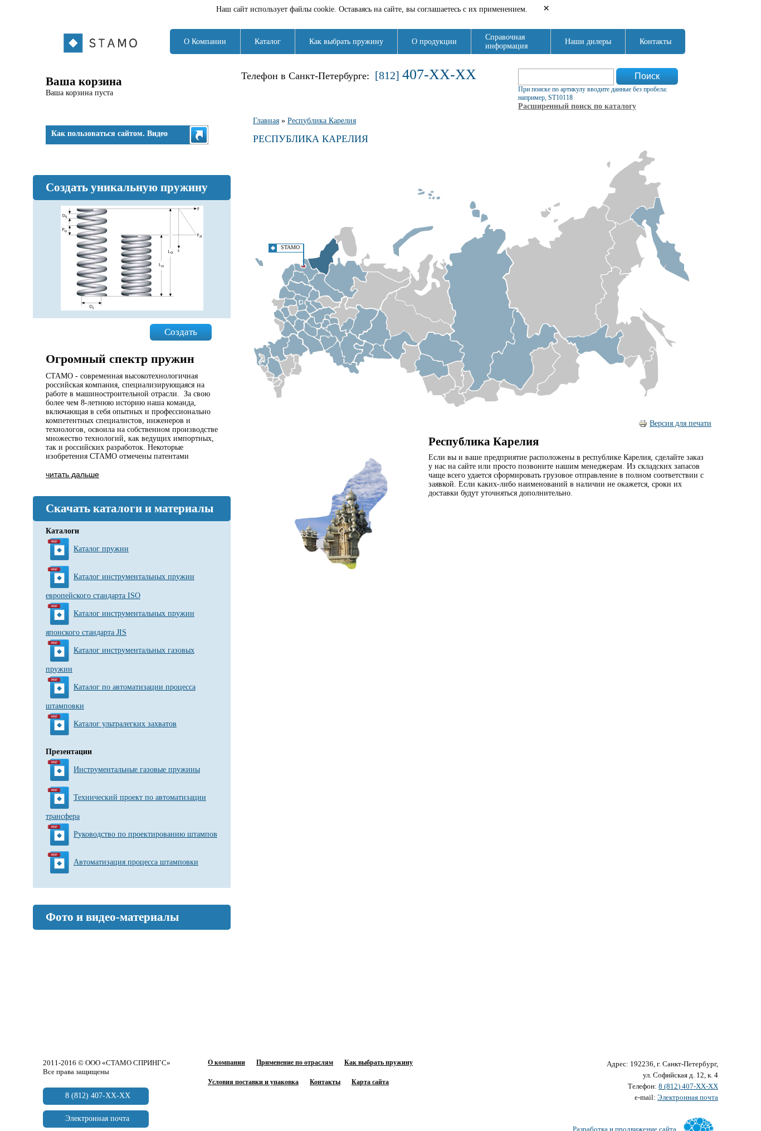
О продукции (434, 41)
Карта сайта (370, 1082)
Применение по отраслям (294, 1062)
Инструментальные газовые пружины (137, 769)
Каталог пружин (101, 549)
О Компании (205, 41)
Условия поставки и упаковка (253, 1082)
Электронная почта (687, 1097)
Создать (180, 332)
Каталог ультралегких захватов (125, 724)
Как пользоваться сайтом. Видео (109, 133)
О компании (226, 1062)
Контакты (655, 41)
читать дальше (72, 474)
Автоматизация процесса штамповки (136, 862)
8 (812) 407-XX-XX (688, 1086)
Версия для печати (680, 423)
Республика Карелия (321, 121)
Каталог (268, 41)
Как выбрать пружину (346, 41)
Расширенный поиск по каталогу (577, 106)
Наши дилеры (588, 41)
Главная (266, 121)
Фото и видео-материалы (112, 917)
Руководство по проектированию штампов (145, 834)
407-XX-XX (439, 74)
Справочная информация (506, 41)
